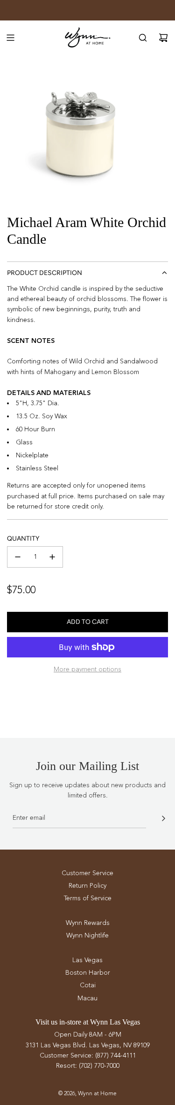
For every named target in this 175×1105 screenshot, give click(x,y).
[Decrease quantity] (17, 557)
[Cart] (163, 37)
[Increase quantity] (52, 557)
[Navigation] (10, 37)
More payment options (87, 669)
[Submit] (163, 818)
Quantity (23, 538)
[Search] (143, 37)
